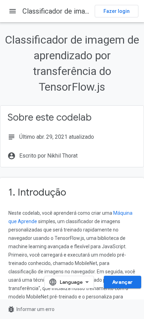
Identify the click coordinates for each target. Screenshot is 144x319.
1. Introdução (37, 192)
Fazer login (116, 11)
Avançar (122, 282)
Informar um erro (31, 309)
